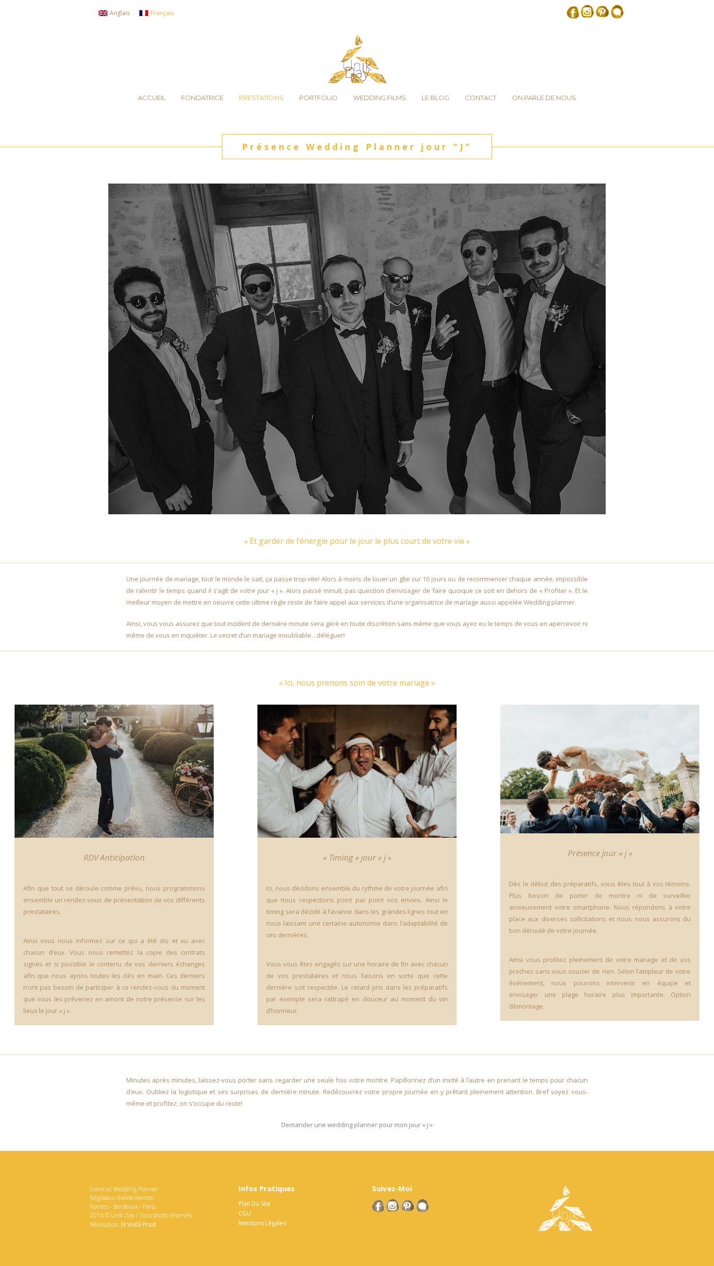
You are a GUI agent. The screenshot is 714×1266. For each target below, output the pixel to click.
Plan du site (254, 1203)
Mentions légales (262, 1223)
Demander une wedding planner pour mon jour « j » (357, 1124)
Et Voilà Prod (138, 1224)
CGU (244, 1213)
